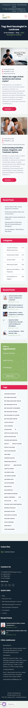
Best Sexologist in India (10, 411)
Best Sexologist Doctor (10, 404)
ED (15, 429)
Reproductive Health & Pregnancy (13, 271)
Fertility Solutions (9, 447)
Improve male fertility (10, 461)
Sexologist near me (9, 518)
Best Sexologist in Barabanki (12, 408)
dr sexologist (8, 429)
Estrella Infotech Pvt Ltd (14, 695)
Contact (4, 613)
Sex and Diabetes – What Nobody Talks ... (16, 332)
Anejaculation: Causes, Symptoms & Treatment (15, 218)
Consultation (5, 610)
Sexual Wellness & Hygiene (12, 278)
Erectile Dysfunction (10, 436)
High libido (7, 454)
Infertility (7, 465)
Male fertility (8, 486)
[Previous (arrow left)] (0, 704)
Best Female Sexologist (10, 397)
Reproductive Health (10, 508)
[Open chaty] (4, 704)
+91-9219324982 (5, 578)
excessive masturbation (10, 440)
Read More (8, 109)
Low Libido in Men (9, 472)
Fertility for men (17, 443)
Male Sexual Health (9, 73)
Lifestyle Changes (9, 468)
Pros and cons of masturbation (13, 504)
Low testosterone (9, 483)
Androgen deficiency (10, 394)
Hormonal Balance (9, 458)
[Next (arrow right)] (2, 704)
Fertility (6, 443)
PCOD (19, 497)
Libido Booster (17, 465)
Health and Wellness (10, 451)
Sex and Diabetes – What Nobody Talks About (14, 230)
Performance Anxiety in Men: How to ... (16, 632)
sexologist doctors (9, 511)
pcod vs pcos (7, 500)
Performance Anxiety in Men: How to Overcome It (14, 213)
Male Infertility (8, 490)
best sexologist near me (10, 418)
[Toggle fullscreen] (2, 702)
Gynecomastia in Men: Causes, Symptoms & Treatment (13, 207)
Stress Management (9, 529)
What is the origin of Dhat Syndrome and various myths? (12, 79)
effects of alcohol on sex (11, 433)
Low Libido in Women (10, 475)
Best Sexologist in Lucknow (11, 415)
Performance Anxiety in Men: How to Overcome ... (16, 306)
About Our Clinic (6, 598)
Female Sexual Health (13, 255)
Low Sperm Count (9, 479)
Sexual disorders (9, 522)
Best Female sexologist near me (12, 401)
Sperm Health (7, 525)
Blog (3, 596)
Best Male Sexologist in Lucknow (11, 604)
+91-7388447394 (21, 11)
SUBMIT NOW (9, 376)
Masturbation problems (11, 493)
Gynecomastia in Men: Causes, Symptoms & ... (15, 624)
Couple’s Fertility (9, 422)
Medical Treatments (9, 497)
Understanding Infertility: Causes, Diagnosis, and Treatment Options (12, 150)
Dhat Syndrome (8, 426)
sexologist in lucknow (10, 515)
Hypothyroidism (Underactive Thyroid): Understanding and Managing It (13, 224)
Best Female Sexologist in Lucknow (12, 601)
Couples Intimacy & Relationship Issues (13, 144)
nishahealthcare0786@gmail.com (16, 9)
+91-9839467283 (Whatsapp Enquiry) (11, 572)
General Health (11, 260)
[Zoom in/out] (0, 702)
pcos (15, 500)
